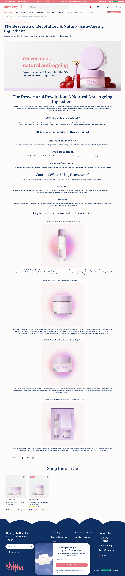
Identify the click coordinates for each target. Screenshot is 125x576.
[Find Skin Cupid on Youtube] (19, 552)
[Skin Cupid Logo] (13, 7)
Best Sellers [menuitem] (8, 12)
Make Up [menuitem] (40, 12)
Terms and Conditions (59, 537)
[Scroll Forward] (116, 488)
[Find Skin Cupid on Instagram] (6, 552)
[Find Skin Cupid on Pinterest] (15, 552)
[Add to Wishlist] (24, 477)
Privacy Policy (56, 541)
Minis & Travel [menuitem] (79, 12)
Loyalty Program (57, 533)
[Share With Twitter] (28, 457)
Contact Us (105, 533)
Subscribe (31, 546)
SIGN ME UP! (71, 565)
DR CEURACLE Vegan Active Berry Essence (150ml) (60, 221)
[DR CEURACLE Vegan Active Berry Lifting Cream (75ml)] (62, 305)
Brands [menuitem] (23, 12)
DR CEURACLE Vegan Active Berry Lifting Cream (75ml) (60, 280)
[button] (33, 506)
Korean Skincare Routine (84, 533)
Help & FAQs (106, 545)
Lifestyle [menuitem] (69, 12)
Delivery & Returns (105, 539)
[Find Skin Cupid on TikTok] (12, 552)
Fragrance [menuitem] (60, 12)
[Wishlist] (116, 7)
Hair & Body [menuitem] (50, 12)
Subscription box (114, 12)
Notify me (21, 510)
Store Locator (106, 550)
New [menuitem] (16, 12)
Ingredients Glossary (82, 537)
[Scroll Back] (8, 488)
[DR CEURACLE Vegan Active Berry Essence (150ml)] (62, 246)
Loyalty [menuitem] (91, 12)
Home (6, 16)
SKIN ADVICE (12, 16)
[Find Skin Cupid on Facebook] (9, 552)
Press (77, 541)
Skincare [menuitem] (31, 12)
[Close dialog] (87, 545)
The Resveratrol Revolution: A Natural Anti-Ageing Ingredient (32, 16)
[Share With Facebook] (23, 457)
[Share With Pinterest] (33, 457)
